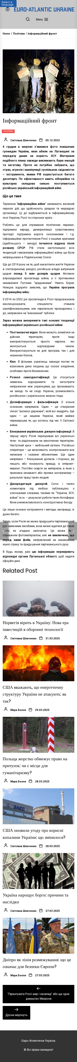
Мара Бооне (18, 710)
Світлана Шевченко (23, 140)
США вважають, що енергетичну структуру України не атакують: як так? (34, 694)
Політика (8, 131)
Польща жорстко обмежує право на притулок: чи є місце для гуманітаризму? (35, 766)
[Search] (27, 19)
